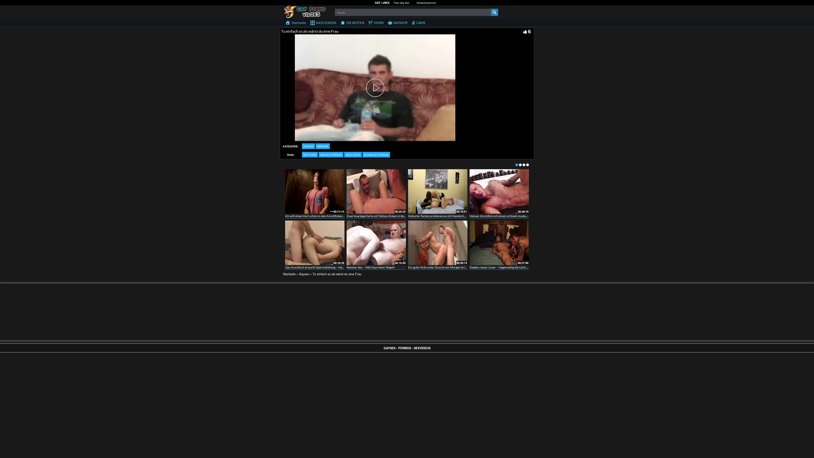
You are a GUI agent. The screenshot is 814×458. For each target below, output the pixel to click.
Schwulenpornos (426, 2)
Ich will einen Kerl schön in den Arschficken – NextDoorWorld (326, 216)
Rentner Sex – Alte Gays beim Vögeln (371, 267)
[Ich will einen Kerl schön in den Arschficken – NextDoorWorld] (314, 191)
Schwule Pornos (376, 154)
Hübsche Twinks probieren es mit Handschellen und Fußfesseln (449, 216)
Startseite (289, 274)
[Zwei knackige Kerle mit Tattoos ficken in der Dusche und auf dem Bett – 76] (376, 191)
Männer (322, 146)
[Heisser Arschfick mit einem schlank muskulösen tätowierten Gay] (499, 191)
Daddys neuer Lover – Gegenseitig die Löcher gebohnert (506, 267)
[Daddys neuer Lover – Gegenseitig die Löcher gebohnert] (499, 243)
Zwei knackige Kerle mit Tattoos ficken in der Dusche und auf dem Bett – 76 (396, 216)
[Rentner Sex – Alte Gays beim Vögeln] (376, 243)
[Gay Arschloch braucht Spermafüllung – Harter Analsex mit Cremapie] (314, 243)
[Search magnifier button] (494, 12)
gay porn (309, 154)
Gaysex (308, 146)
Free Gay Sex (401, 2)
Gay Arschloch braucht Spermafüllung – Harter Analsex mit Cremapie (331, 267)
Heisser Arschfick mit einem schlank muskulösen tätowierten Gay (512, 216)
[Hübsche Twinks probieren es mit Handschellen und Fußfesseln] (437, 191)
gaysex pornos (331, 154)
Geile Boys (353, 154)
